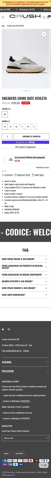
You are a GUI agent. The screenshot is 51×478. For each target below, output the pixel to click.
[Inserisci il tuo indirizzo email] (46, 438)
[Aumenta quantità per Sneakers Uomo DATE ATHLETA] (11, 136)
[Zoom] (44, 34)
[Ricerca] (44, 17)
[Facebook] (4, 329)
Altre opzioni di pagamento (25, 147)
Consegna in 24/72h (24, 9)
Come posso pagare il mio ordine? (18, 259)
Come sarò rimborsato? (13, 294)
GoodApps (46, 167)
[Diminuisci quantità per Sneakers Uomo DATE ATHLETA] (4, 136)
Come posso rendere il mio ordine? (19, 288)
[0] (47, 17)
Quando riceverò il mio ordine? (17, 281)
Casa (3, 25)
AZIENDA (6, 362)
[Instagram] (10, 329)
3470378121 (25, 401)
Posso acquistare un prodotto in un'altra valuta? (22, 266)
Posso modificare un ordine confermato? (22, 274)
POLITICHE (8, 371)
